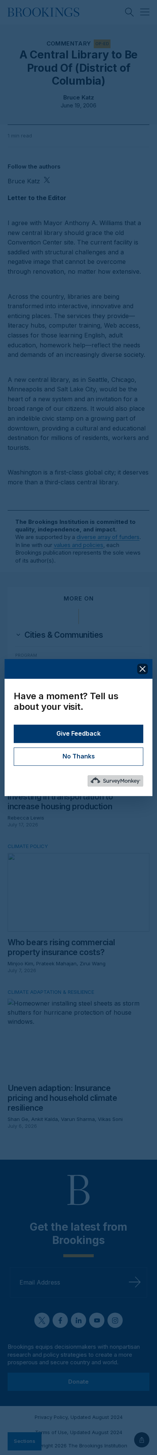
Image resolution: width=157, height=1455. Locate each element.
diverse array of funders (108, 537)
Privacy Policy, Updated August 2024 (79, 1417)
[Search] (129, 12)
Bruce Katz (78, 97)
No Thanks (78, 756)
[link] (63, 635)
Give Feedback (78, 734)
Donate (78, 1381)
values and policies (78, 545)
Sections (24, 1441)
